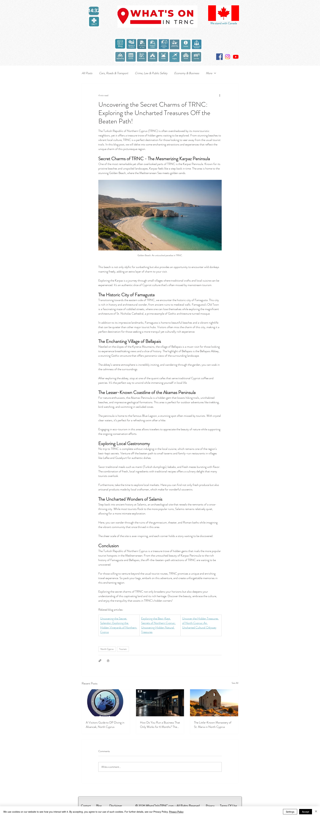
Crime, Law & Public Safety (151, 73)
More (209, 73)
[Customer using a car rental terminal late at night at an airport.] (160, 702)
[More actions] (220, 95)
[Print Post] (108, 660)
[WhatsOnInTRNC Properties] (235, 56)
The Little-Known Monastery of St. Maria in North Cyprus (212, 724)
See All (235, 683)
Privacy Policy (176, 811)
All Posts (87, 73)
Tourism (123, 649)
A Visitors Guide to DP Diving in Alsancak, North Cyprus (105, 724)
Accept (305, 811)
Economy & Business (186, 73)
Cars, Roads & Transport (113, 73)
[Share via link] (100, 660)
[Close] (316, 811)
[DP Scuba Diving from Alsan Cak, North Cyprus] (106, 702)
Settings (290, 811)
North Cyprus (107, 649)
